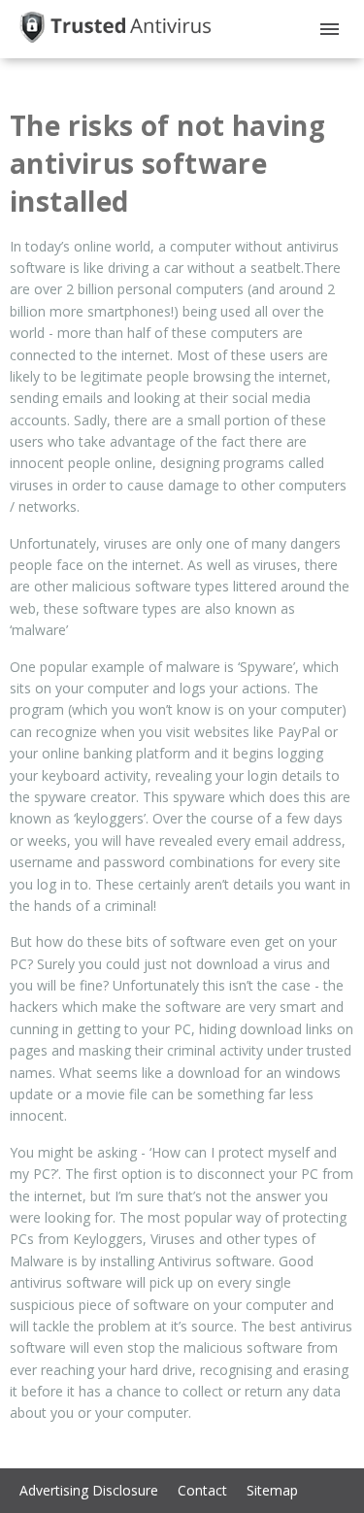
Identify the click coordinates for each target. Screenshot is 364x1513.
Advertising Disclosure (88, 1490)
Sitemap (272, 1490)
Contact (202, 1490)
